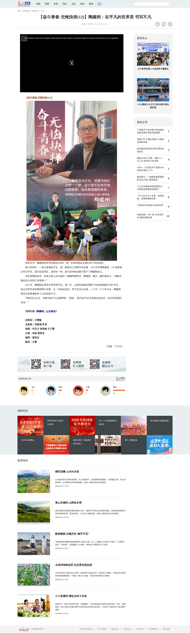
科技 (82, 4)
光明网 (90, 24)
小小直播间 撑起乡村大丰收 (71, 596)
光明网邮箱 (153, 629)
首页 (19, 11)
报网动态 (115, 629)
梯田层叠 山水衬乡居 (67, 471)
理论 (65, 4)
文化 (73, 4)
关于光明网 (101, 629)
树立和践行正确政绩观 (160, 421)
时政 (38, 4)
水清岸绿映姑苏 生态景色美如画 (73, 564)
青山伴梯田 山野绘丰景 (68, 502)
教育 (91, 4)
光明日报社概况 (85, 629)
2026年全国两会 (27, 440)
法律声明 (139, 629)
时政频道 (26, 11)
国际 (47, 4)
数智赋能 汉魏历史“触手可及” (72, 533)
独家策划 (35, 11)
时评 (56, 4)
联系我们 (127, 629)
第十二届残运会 (131, 440)
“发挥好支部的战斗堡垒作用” (150, 205)
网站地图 (166, 629)
